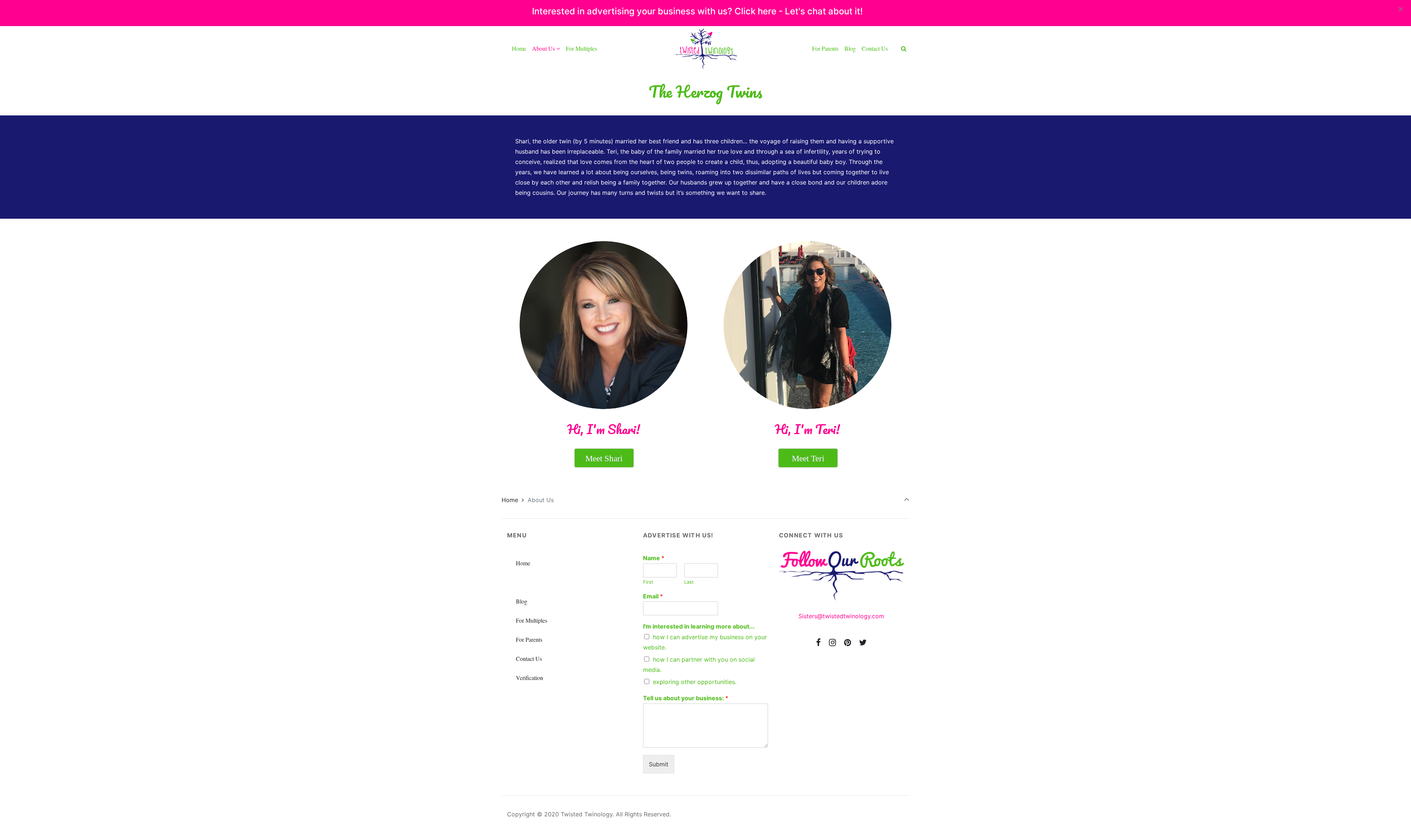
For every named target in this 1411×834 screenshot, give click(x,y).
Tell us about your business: (685, 698)
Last (689, 582)
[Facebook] (818, 642)
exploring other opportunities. (694, 682)
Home (510, 500)
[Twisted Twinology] (705, 48)
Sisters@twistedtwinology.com (841, 616)
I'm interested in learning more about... (699, 626)
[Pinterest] (847, 642)
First (648, 582)
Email (653, 596)
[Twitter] (863, 642)
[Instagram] (832, 642)
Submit (658, 764)
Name (653, 558)
